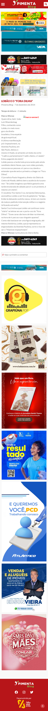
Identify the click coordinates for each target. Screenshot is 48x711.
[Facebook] (16, 692)
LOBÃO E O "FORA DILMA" (17, 101)
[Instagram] (24, 692)
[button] (3, 4)
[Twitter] (32, 692)
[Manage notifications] (43, 706)
